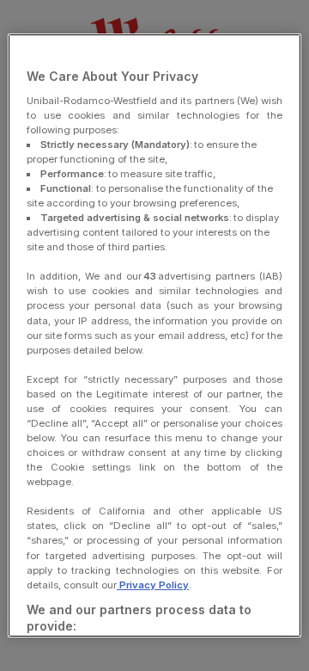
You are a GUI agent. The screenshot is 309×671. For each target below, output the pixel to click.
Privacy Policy (153, 585)
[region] (154, 335)
